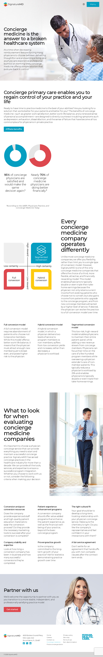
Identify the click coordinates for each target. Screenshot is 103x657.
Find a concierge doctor (55, 644)
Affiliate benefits (14, 129)
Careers (49, 637)
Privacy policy (68, 635)
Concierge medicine (53, 642)
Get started (12, 609)
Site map (66, 637)
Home (49, 635)
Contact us (50, 640)
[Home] (12, 636)
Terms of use (67, 640)
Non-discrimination (70, 642)
